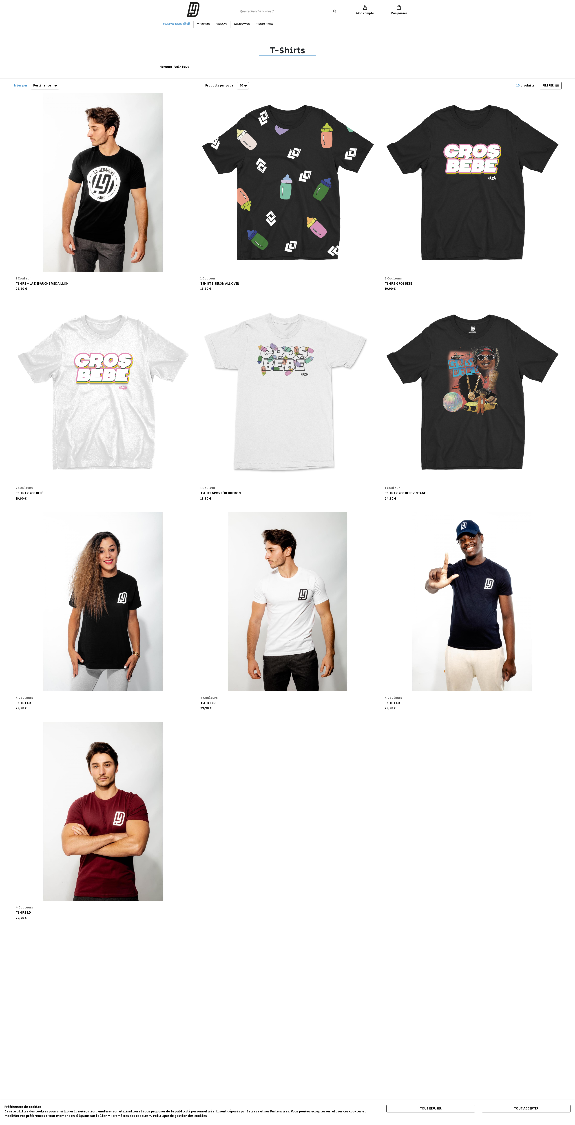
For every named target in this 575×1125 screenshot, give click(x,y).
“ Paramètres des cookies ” (129, 1116)
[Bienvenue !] (193, 9)
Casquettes (242, 24)
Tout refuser (431, 1108)
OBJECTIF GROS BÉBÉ (176, 24)
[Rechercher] (334, 11)
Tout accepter (526, 1108)
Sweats (222, 24)
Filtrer (548, 85)
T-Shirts (203, 24)
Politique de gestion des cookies (180, 1116)
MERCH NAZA (265, 24)
